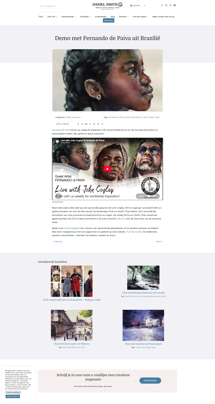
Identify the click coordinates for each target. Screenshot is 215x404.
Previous (58, 241)
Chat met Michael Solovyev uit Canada (143, 292)
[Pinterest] (170, 5)
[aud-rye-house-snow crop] (143, 311)
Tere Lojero (81, 347)
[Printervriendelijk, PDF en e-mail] (62, 124)
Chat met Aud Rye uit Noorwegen (143, 344)
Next (158, 241)
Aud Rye (138, 347)
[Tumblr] (94, 124)
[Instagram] (166, 5)
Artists (68, 117)
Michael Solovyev (155, 296)
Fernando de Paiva (116, 117)
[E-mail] (102, 124)
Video (157, 117)
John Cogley (148, 117)
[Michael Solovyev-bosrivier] (143, 266)
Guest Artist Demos (134, 117)
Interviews (76, 117)
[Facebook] (162, 5)
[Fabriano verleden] (71, 266)
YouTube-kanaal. (134, 232)
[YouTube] (175, 5)
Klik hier (121, 218)
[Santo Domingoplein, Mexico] (71, 311)
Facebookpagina (72, 228)
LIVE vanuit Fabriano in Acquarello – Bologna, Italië (72, 299)
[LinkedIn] (86, 124)
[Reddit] (82, 124)
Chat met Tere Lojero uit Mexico (71, 343)
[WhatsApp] (90, 124)
